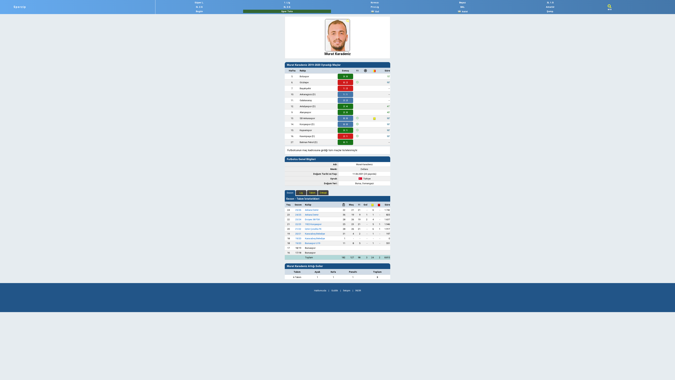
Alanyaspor (305, 112)
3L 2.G (199, 7)
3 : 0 (345, 76)
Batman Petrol (307, 142)
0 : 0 (345, 118)
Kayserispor (306, 130)
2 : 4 (345, 106)
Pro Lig (375, 7)
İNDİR (358, 290)
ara (610, 9)
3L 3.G (287, 7)
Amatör (550, 7)
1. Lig (287, 2)
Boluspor (304, 76)
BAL (462, 7)
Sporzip (20, 7)
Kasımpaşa (305, 136)
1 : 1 (345, 94)
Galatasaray (306, 100)
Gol (377, 11)
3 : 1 (345, 130)
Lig (301, 192)
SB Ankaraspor (307, 118)
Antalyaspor (306, 106)
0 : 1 (345, 142)
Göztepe (304, 82)
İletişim (346, 290)
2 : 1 (345, 136)
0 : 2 (345, 82)
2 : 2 (345, 100)
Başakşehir (305, 88)
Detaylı (323, 192)
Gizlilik (334, 290)
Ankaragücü (306, 94)
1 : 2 (345, 88)
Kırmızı (375, 2)
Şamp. (550, 11)
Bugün (199, 11)
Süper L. (199, 2)
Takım (312, 192)
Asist (464, 11)
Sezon (290, 192)
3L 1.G (550, 2)
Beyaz (462, 2)
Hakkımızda (320, 290)
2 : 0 (345, 112)
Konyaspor (305, 124)
